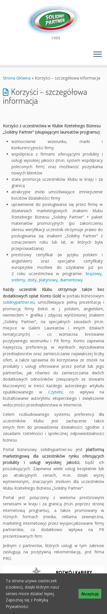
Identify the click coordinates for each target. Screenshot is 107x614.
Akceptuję (90, 594)
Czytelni (55, 392)
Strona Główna (17, 78)
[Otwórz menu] (97, 54)
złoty (32, 280)
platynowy (48, 280)
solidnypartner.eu (19, 302)
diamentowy (71, 280)
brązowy (94, 273)
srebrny (18, 280)
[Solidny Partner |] (53, 23)
